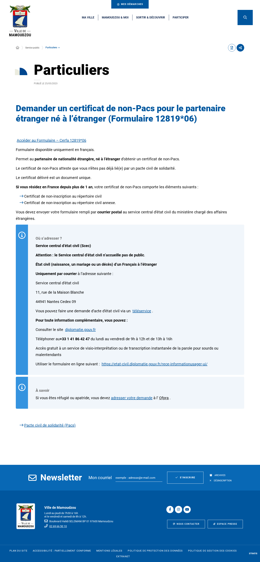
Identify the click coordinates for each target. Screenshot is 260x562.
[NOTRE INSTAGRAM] (178, 509)
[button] (245, 17)
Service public (32, 47)
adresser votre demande (131, 398)
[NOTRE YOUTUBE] (187, 509)
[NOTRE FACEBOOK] (170, 509)
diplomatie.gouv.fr (80, 329)
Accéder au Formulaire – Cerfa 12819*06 (51, 140)
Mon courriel (100, 477)
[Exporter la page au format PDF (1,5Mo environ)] (232, 48)
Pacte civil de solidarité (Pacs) (50, 425)
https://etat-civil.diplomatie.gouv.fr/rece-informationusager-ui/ (154, 364)
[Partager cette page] (240, 48)
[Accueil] (17, 47)
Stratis (253, 553)
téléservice (141, 311)
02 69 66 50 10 (58, 526)
